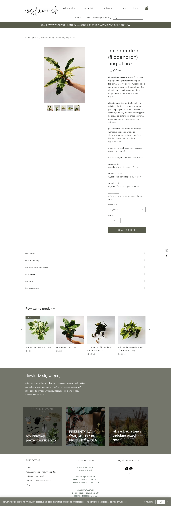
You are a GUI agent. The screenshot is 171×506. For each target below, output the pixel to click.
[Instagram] (166, 250)
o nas (28, 467)
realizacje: (76, 482)
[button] (146, 8)
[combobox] (127, 209)
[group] (85, 337)
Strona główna (32, 37)
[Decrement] (110, 220)
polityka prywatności (35, 476)
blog (129, 473)
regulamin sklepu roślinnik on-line (41, 471)
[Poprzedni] (21, 329)
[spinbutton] (114, 220)
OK (161, 501)
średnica (112, 205)
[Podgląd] (70, 330)
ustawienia (148, 501)
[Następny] (149, 329)
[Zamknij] (167, 502)
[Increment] (118, 220)
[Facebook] (166, 255)
